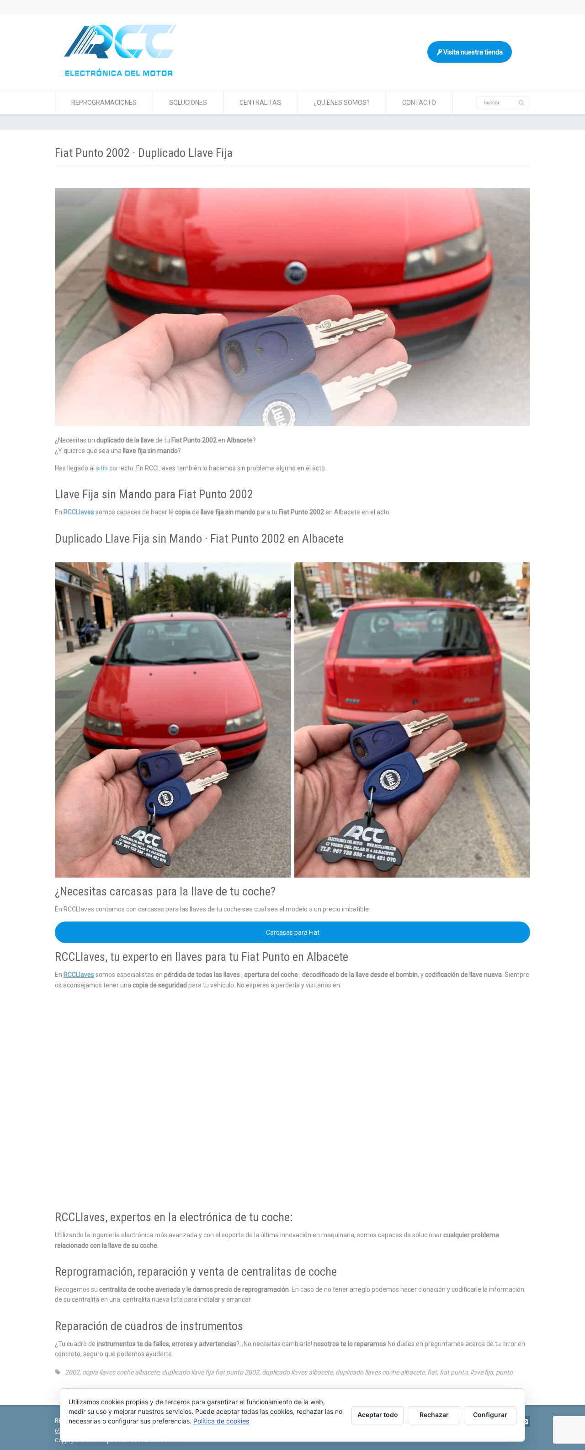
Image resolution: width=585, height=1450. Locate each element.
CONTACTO (419, 102)
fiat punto (454, 1372)
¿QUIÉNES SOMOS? (342, 102)
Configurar (490, 1414)
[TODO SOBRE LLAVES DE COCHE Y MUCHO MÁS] (120, 73)
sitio (102, 468)
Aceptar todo (377, 1414)
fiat (432, 1372)
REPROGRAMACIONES (104, 102)
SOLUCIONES (188, 102)
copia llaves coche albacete (120, 1372)
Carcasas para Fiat (292, 932)
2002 (72, 1372)
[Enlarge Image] (292, 188)
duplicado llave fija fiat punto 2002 (210, 1372)
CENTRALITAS (260, 102)
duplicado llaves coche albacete (380, 1372)
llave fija (481, 1372)
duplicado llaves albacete (297, 1372)
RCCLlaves (79, 512)
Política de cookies (221, 1421)
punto (504, 1372)
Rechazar (434, 1414)
